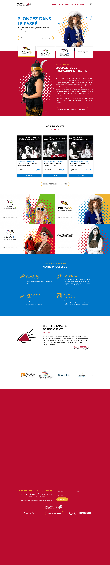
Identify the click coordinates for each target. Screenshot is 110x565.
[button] (26, 52)
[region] (55, 36)
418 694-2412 (28, 512)
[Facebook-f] (71, 513)
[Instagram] (74, 513)
